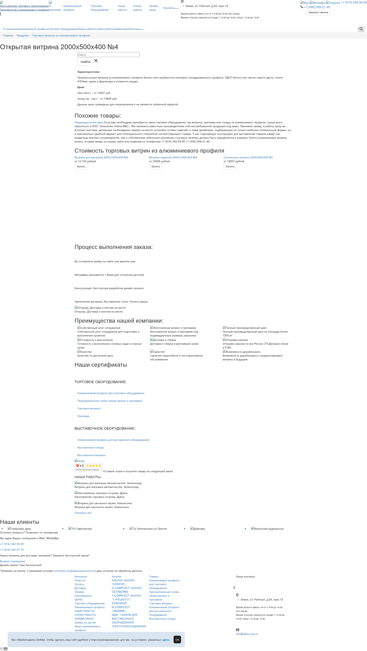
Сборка (79, 592)
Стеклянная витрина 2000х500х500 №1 (248, 157)
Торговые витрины (89, 408)
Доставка (80, 588)
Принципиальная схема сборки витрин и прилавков (109, 400)
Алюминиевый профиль (33, 29)
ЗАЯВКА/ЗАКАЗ (84, 618)
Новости (80, 580)
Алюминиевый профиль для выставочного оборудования (113, 440)
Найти (85, 61)
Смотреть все (83, 512)
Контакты (135, 29)
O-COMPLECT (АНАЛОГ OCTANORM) (127, 590)
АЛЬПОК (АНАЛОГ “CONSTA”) (123, 582)
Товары (153, 576)
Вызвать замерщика (12, 561)
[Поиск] (361, 29)
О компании (10, 29)
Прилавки (83, 416)
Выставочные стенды (90, 447)
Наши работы (86, 29)
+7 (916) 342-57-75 (12, 549)
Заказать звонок (318, 12)
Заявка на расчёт (85, 622)
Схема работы (104, 29)
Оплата (79, 584)
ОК (177, 639)
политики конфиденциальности (73, 570)
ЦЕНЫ (78, 599)
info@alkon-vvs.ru (247, 634)
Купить (81, 166)
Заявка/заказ (121, 29)
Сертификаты (83, 595)
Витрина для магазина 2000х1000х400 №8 (101, 157)
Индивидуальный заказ (89, 122)
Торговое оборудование (63, 29)
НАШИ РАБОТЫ (84, 611)
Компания (81, 576)
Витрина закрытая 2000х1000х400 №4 (173, 157)
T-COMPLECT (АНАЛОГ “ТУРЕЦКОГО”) (127, 597)
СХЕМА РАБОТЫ (85, 615)
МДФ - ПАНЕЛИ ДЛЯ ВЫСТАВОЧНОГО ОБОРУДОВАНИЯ (124, 618)
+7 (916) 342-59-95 (354, 2)
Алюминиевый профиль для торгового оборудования (111, 393)
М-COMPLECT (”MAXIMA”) (121, 609)
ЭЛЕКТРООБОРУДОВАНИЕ (129, 626)
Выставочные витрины (91, 455)
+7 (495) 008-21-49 (317, 7)
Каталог (117, 576)
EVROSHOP (119, 603)
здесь (166, 639)
